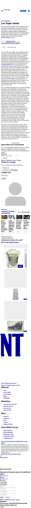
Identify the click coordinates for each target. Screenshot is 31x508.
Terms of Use (7, 408)
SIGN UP (5, 158)
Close (2, 507)
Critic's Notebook (5, 21)
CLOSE (3, 178)
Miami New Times (8, 434)
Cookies (11, 441)
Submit (7, 497)
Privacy (19, 160)
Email (3, 155)
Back (2, 497)
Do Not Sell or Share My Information (11, 454)
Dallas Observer (8, 430)
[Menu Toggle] (2, 11)
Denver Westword (8, 432)
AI (20, 441)
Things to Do (4, 479)
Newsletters (7, 398)
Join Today (3, 482)
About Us (6, 416)
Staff (5, 420)
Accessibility (16, 441)
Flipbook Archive (8, 424)
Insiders (3, 480)
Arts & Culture (7, 394)
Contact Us (6, 418)
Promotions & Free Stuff (10, 404)
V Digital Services (8, 438)
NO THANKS (14, 170)
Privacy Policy (7, 410)
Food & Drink (7, 392)
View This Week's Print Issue (9, 383)
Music (5, 396)
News (5, 390)
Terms (14, 160)
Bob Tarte (5, 37)
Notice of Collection (6, 160)
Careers (6, 422)
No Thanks (3, 484)
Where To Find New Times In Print (10, 385)
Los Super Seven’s (6, 64)
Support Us (23, 10)
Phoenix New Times (9, 436)
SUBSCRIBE (6, 170)
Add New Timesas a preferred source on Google (10, 42)
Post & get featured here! (10, 242)
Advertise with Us (8, 406)
